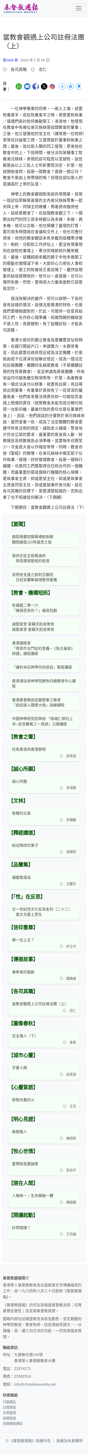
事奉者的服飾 (23, 972)
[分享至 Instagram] (52, 86)
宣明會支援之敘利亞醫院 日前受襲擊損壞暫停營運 (34, 577)
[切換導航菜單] (78, 8)
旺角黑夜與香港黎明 (29, 749)
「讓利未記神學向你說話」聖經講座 (42, 667)
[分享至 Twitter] (44, 86)
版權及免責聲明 (69, 1441)
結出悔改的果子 (25, 845)
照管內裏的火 (23, 1100)
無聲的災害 (21, 813)
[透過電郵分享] (27, 86)
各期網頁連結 (13, 1423)
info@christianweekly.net (35, 1384)
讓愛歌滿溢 (21, 877)
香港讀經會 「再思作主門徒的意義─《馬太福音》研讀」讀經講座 (43, 648)
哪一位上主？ (23, 940)
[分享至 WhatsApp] (18, 86)
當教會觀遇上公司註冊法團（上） (40, 1004)
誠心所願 (19, 781)
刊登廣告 (9, 1402)
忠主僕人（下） (25, 1036)
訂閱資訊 (9, 1407)
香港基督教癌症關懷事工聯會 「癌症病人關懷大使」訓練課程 (38, 702)
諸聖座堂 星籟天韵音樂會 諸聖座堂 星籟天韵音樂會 (33, 626)
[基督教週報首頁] (21, 8)
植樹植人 (19, 1132)
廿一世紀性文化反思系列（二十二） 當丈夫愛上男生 (42, 911)
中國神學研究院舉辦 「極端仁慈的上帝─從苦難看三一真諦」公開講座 (42, 721)
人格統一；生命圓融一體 (32, 1196)
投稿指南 (9, 1418)
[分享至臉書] (35, 86)
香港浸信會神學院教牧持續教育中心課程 (44, 683)
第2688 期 (10, 60)
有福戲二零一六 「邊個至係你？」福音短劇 (34, 608)
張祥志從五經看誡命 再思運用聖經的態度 (31, 558)
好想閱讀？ (21, 1228)
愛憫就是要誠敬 (25, 1164)
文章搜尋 (9, 1413)
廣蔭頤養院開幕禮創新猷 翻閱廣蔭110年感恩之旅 (32, 539)
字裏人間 (19, 1068)
